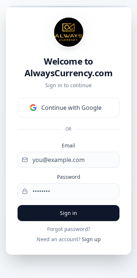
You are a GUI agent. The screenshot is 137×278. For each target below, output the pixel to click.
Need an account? (69, 239)
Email (68, 145)
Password (68, 176)
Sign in (68, 212)
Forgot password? (68, 228)
